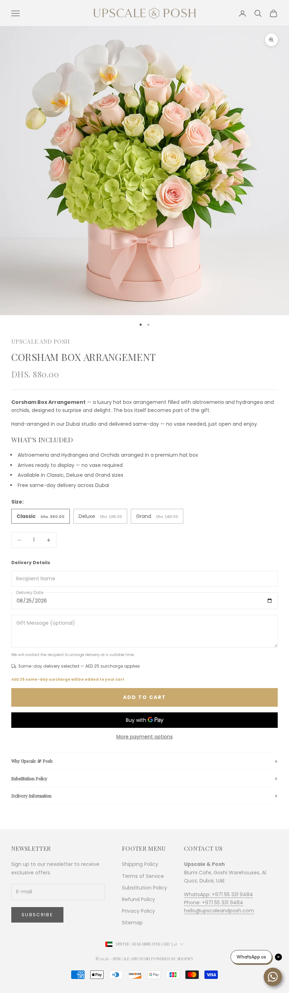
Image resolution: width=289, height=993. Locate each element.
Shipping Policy (140, 864)
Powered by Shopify (172, 958)
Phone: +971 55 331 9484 (213, 902)
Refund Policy (138, 899)
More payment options (144, 736)
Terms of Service (143, 876)
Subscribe (37, 914)
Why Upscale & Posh (32, 761)
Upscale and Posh (40, 341)
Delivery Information (31, 796)
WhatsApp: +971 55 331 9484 (218, 894)
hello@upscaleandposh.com (219, 910)
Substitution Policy (29, 778)
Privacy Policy (138, 910)
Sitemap (132, 922)
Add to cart (144, 697)
